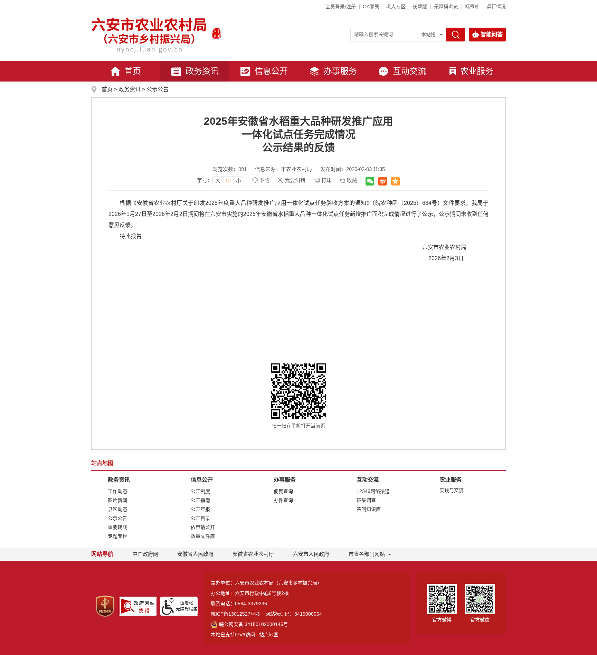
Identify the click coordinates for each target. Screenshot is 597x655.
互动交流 (409, 71)
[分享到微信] (370, 181)
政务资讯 (202, 71)
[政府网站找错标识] (138, 606)
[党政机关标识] (105, 606)
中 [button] (228, 180)
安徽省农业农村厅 (253, 554)
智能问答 (492, 34)
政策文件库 (203, 536)
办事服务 (340, 71)
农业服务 (476, 71)
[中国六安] (216, 33)
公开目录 (200, 518)
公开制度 (200, 491)
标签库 (472, 6)
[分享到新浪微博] (382, 181)
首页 (132, 71)
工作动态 (117, 491)
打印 (326, 180)
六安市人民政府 (311, 554)
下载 (264, 180)
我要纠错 (295, 180)
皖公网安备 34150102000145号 (253, 624)
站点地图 (268, 634)
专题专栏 (117, 536)
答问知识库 (369, 509)
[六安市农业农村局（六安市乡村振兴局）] (149, 33)
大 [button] (217, 180)
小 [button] (238, 180)
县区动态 (117, 509)
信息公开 (271, 71)
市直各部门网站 (367, 554)
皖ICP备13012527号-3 (235, 614)
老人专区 (396, 6)
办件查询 (283, 500)
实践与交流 (451, 490)
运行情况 (496, 6)
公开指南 (200, 500)
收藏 (352, 180)
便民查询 (283, 491)
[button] (420, 6)
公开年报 (200, 509)
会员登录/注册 (340, 6)
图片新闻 (117, 500)
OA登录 (371, 6)
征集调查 (366, 500)
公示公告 (157, 89)
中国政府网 (145, 554)
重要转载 (117, 527)
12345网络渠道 (373, 491)
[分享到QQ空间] (395, 181)
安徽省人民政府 (195, 554)
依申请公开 (203, 527)
